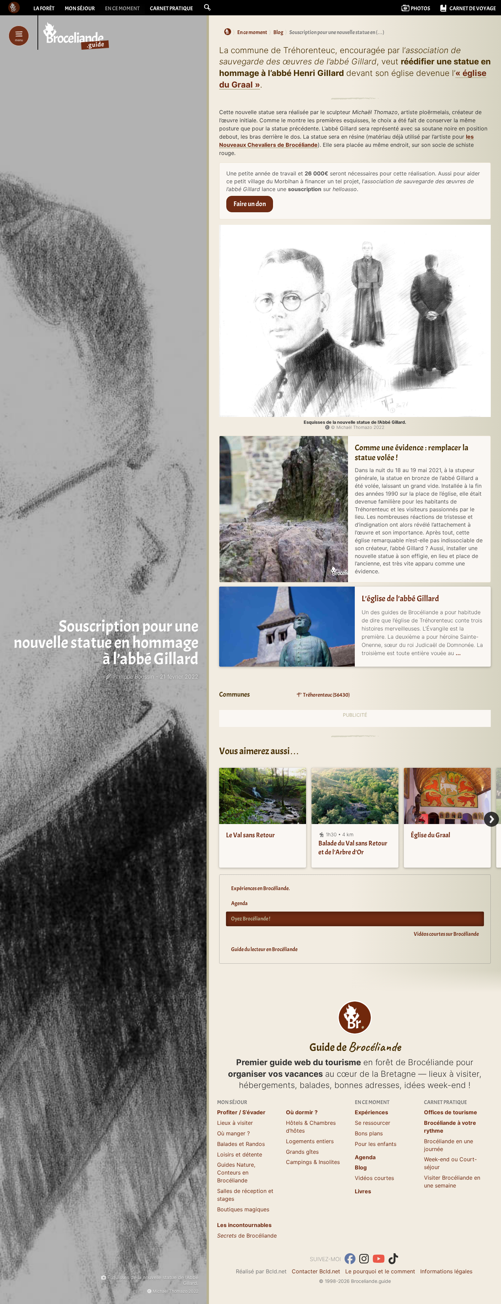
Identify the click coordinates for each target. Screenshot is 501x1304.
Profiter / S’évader (241, 1112)
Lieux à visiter (235, 1122)
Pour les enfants (375, 1143)
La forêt (44, 8)
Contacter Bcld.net (316, 1271)
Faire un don (249, 204)
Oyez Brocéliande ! (250, 918)
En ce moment (122, 8)
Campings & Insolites (313, 1162)
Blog (361, 1167)
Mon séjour (80, 8)
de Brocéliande (247, 1235)
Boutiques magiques (243, 1209)
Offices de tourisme (450, 1112)
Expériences (371, 1112)
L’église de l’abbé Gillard (400, 598)
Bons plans (369, 1133)
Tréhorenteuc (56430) (326, 695)
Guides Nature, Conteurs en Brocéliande (236, 1172)
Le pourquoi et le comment (380, 1271)
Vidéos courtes (374, 1178)
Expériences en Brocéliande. (260, 888)
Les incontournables (244, 1225)
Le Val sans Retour (250, 835)
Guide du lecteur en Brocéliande (264, 949)
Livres (363, 1191)
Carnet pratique (171, 8)
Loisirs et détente (239, 1154)
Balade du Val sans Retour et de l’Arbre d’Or (352, 847)
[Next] (491, 819)
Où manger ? (233, 1133)
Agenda (239, 903)
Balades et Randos (241, 1143)
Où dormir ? (302, 1112)
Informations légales (446, 1271)
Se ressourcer (372, 1122)
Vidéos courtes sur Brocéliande (446, 934)
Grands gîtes (302, 1151)
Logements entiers (310, 1141)
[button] (207, 7)
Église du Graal (430, 835)
